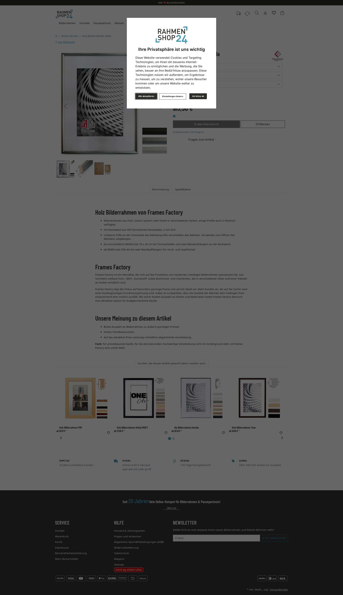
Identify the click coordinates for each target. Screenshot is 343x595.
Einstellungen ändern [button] (172, 96)
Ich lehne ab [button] (198, 96)
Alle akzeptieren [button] (146, 96)
